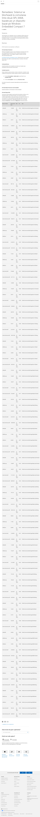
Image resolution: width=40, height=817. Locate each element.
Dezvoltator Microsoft (17, 794)
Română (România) (5, 808)
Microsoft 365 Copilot (4, 804)
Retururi (15, 781)
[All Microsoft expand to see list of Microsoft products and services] (1, 1)
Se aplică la (4, 29)
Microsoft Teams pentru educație (31, 781)
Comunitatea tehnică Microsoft (18, 799)
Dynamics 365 (3, 799)
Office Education (29, 784)
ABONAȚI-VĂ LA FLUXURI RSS (8, 724)
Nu (29, 772)
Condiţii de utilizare (16, 813)
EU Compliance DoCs (4, 815)
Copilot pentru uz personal (4, 779)
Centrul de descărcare (17, 779)
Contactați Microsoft (3, 813)
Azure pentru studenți (30, 789)
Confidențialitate (10, 813)
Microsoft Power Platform (17, 802)
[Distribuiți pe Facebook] (2, 721)
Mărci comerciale (22, 813)
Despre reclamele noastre (29, 813)
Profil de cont (16, 778)
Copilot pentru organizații (4, 778)
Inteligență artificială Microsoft (5, 794)
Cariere (28, 794)
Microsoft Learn (16, 797)
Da (22, 772)
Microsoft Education (29, 778)
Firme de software (16, 804)
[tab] (6, 739)
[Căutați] (27, 732)
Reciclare (15, 784)
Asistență (2, 3)
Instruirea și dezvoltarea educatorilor (31, 786)
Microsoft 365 (3, 781)
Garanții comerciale (16, 786)
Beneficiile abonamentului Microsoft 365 (4, 756)
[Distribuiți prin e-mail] (7, 721)
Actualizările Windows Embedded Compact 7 (10, 57)
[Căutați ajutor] (4, 1)
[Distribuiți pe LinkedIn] (4, 721)
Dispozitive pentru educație (30, 779)
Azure (2, 797)
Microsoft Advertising (4, 802)
